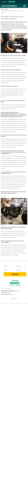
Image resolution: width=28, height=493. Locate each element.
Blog (6, 9)
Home (2, 9)
